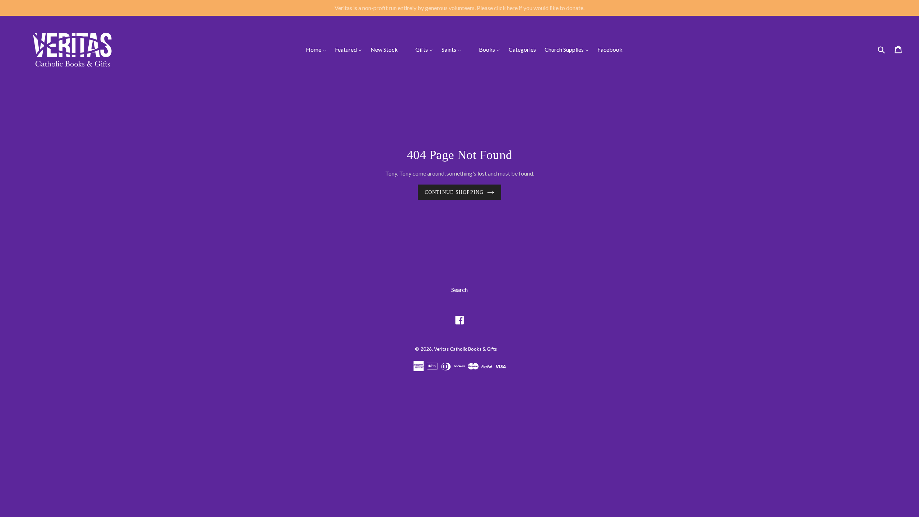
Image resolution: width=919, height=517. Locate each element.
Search (459, 289)
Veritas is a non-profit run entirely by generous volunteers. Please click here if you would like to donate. (459, 7)
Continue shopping (454, 192)
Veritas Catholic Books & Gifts (465, 349)
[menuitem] (312, 49)
